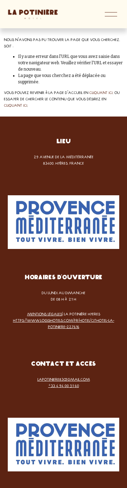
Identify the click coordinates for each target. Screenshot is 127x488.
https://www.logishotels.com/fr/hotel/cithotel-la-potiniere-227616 (63, 323)
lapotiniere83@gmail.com (63, 379)
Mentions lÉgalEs (44, 314)
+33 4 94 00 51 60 (63, 385)
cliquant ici (101, 92)
